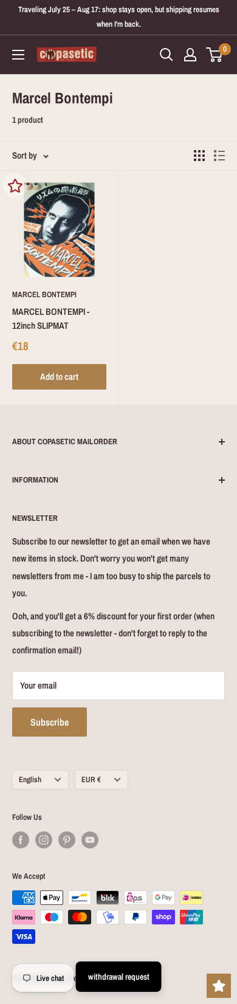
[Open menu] (18, 55)
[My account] (190, 54)
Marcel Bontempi (44, 294)
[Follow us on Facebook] (20, 839)
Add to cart (59, 376)
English (30, 779)
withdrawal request (118, 976)
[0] (214, 54)
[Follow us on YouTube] (89, 839)
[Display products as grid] (199, 155)
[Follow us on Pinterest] (66, 839)
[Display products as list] (219, 155)
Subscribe (49, 722)
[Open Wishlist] (219, 986)
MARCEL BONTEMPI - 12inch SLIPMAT (50, 318)
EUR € (91, 779)
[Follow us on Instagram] (43, 839)
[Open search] (166, 54)
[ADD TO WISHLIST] (15, 185)
